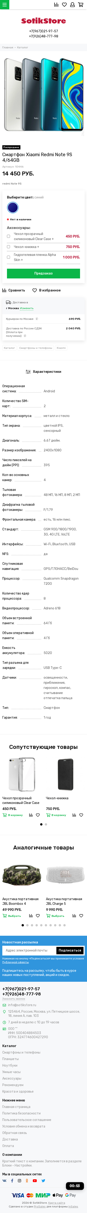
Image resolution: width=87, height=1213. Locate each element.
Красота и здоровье (18, 1092)
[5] (13, 207)
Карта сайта (56, 1202)
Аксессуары (11, 1079)
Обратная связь (14, 1133)
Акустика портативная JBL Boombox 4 (20, 901)
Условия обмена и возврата (23, 1126)
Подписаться (70, 950)
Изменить (26, 308)
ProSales (40, 1206)
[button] (41, 824)
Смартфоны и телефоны (35, 348)
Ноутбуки (9, 1066)
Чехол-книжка (57, 798)
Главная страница (16, 1107)
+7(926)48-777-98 (43, 36)
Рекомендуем (12, 1085)
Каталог (9, 348)
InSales (73, 1206)
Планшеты (10, 1059)
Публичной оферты (15, 962)
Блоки (7, 1165)
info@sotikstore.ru (22, 1005)
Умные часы (11, 1072)
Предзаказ (43, 273)
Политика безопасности (21, 1113)
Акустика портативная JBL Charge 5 (64, 901)
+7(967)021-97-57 (43, 31)
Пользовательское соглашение (26, 1120)
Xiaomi (61, 348)
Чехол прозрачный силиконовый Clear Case (20, 800)
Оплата (8, 1146)
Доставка (10, 1139)
